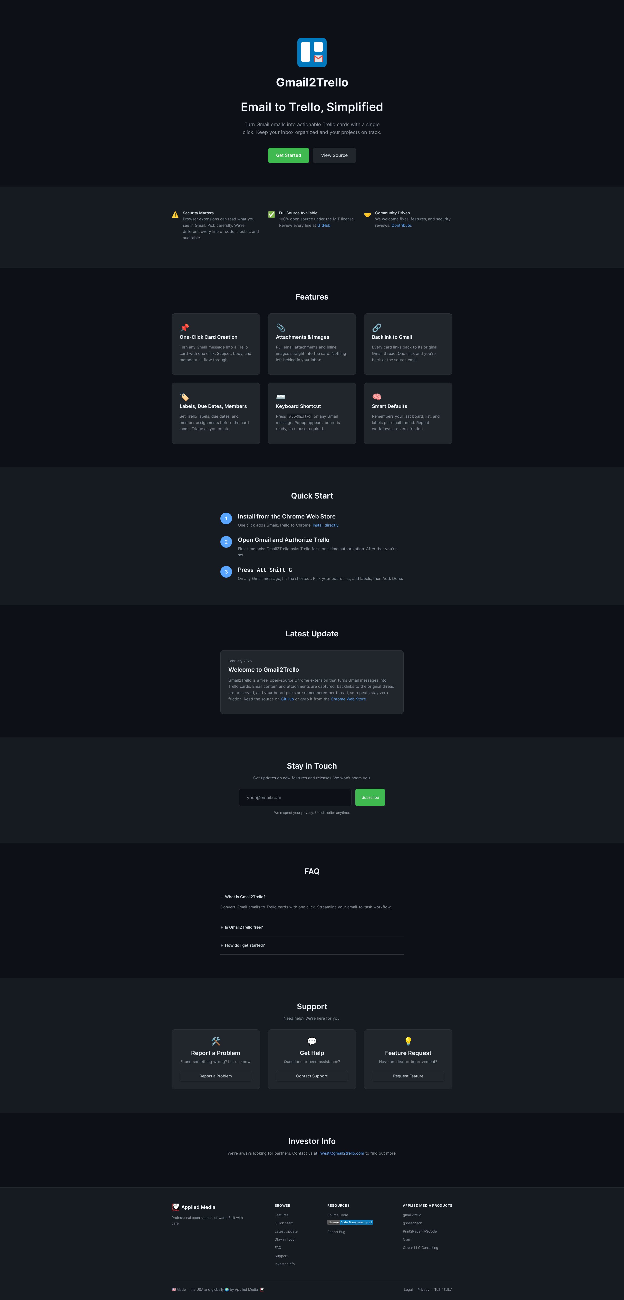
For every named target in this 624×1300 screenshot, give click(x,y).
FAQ (278, 1247)
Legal (408, 1289)
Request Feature (408, 1076)
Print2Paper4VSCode (420, 1231)
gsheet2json (412, 1223)
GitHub (324, 225)
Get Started (288, 155)
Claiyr (407, 1239)
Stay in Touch (285, 1239)
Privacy (423, 1289)
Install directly (325, 525)
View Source (334, 155)
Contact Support (312, 1076)
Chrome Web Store (348, 699)
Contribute (401, 225)
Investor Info (285, 1264)
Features (281, 1215)
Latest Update (286, 1231)
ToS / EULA (443, 1289)
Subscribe (370, 797)
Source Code (337, 1215)
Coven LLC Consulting (420, 1247)
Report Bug (336, 1232)
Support (281, 1256)
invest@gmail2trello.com (341, 1153)
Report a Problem (216, 1076)
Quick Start (284, 1223)
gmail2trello (412, 1215)
